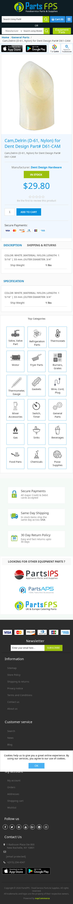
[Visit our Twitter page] (12, 827)
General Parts (57, 415)
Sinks (36, 437)
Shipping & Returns (41, 245)
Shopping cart (15, 800)
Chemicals (36, 461)
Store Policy (13, 674)
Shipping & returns (18, 681)
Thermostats (57, 340)
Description (13, 245)
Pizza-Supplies (57, 463)
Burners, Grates (58, 366)
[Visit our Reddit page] (39, 827)
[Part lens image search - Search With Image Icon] (54, 48)
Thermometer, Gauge (16, 392)
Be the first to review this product (36, 200)
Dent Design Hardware (46, 167)
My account (13, 780)
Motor (15, 364)
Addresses (13, 794)
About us (12, 708)
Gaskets (36, 389)
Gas (15, 437)
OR (36, 25)
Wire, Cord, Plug (57, 390)
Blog (9, 744)
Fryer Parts (36, 364)
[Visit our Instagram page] (46, 827)
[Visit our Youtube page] (25, 827)
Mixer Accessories (15, 415)
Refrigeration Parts (37, 343)
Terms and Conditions (19, 695)
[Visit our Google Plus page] (32, 827)
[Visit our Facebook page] (5, 827)
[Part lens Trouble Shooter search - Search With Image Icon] (67, 48)
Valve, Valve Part (15, 342)
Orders (11, 787)
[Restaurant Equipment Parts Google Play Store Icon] (36, 48)
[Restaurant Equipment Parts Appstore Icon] (12, 48)
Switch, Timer (36, 415)
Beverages (57, 437)
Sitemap (12, 668)
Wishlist (11, 807)
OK (36, 765)
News (10, 737)
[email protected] (16, 856)
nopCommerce (42, 898)
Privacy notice (15, 688)
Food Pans (15, 461)
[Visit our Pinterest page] (18, 827)
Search (11, 731)
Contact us (13, 701)
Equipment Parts (61, 31)
